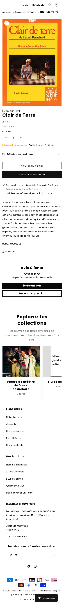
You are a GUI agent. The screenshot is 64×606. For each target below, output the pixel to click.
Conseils (11, 424)
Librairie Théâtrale (16, 464)
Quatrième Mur (15, 485)
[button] (6, 5)
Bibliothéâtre (13, 438)
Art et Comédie (15, 471)
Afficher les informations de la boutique (29, 193)
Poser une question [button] (32, 293)
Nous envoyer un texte (19, 492)
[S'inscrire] (54, 554)
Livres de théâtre (26, 12)
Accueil (6, 12)
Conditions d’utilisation (33, 599)
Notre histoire (14, 417)
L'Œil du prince (14, 478)
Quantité (6, 131)
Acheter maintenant (32, 174)
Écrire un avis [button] (32, 285)
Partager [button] (10, 251)
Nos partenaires (15, 431)
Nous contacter (15, 445)
